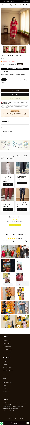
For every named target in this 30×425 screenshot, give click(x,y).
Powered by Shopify (19, 418)
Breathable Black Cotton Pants (21, 176)
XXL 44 (24, 80)
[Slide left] (1, 49)
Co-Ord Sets (6, 388)
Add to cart (8, 184)
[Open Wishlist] (28, 423)
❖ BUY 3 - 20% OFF (7, 1)
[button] (2, 5)
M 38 (4, 79)
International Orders (8, 370)
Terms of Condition (7, 352)
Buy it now (15, 94)
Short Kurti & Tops (7, 382)
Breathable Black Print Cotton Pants (22, 203)
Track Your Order (7, 367)
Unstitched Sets (7, 391)
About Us (5, 361)
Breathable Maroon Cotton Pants (8, 203)
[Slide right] (28, 49)
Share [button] (3, 135)
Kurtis (4, 385)
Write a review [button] (15, 225)
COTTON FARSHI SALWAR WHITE (7, 176)
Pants (4, 394)
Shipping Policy (6, 340)
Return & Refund (7, 346)
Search (4, 373)
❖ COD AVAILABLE (23, 1)
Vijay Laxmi (12, 418)
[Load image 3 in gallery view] (23, 49)
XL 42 (17, 80)
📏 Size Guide (4, 71)
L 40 (11, 80)
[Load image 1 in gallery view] (7, 49)
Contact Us (5, 364)
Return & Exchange (7, 349)
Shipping (8, 66)
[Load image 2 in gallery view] (15, 49)
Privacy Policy (6, 343)
